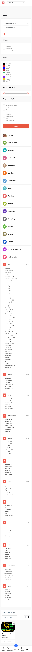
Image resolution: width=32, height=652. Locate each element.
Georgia (8, 345)
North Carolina (10, 292)
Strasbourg (9, 515)
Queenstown (9, 579)
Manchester (9, 427)
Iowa (7, 274)
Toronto (8, 386)
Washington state (11, 278)
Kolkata (7, 491)
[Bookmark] (13, 623)
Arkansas (8, 296)
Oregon (8, 319)
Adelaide (8, 441)
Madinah (8, 530)
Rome (7, 554)
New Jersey (9, 270)
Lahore (7, 470)
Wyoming (8, 302)
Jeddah (7, 528)
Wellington (8, 571)
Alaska (7, 288)
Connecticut (9, 321)
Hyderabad (9, 489)
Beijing (7, 404)
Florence (8, 548)
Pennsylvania (9, 325)
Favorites (10, 650)
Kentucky (8, 290)
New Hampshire (10, 365)
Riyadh (7, 536)
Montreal (8, 380)
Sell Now (16, 649)
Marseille (8, 509)
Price (9, 88)
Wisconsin (8, 294)
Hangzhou (8, 398)
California (9, 310)
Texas (8, 355)
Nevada (8, 359)
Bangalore (9, 485)
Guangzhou (9, 408)
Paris (7, 513)
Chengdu (8, 406)
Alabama (8, 280)
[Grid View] (28, 617)
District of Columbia (11, 333)
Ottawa (7, 382)
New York (8, 284)
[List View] (25, 617)
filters (5, 15)
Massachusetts (10, 317)
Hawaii (7, 351)
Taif (6, 538)
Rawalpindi (8, 474)
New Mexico (9, 276)
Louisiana (8, 298)
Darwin (7, 447)
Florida (8, 339)
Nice (7, 511)
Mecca (7, 532)
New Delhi (9, 495)
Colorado (8, 316)
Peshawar (8, 472)
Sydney (8, 453)
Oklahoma (8, 314)
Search (16, 126)
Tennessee (9, 349)
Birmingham (9, 429)
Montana (8, 347)
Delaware (8, 327)
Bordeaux (8, 505)
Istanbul (8, 597)
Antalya (7, 591)
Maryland (8, 312)
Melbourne (9, 449)
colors (5, 57)
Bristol (7, 431)
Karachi (7, 468)
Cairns (7, 445)
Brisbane (8, 443)
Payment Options (10, 99)
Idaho (7, 357)
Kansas (7, 282)
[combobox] (9, 617)
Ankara (7, 589)
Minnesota (8, 329)
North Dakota (9, 300)
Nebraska (8, 353)
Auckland (8, 573)
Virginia (8, 272)
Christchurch (9, 575)
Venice (7, 556)
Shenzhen (8, 402)
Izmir (7, 599)
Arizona (8, 304)
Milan (7, 534)
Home (3, 650)
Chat (22, 650)
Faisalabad (8, 464)
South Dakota (9, 343)
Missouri (8, 341)
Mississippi (9, 335)
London (8, 425)
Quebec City (9, 384)
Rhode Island (9, 331)
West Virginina (9, 286)
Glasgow (8, 421)
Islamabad (8, 466)
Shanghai (8, 400)
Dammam (8, 526)
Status (5, 40)
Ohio (7, 308)
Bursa (7, 595)
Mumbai (8, 493)
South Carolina (10, 337)
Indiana (8, 268)
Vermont (8, 367)
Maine (7, 306)
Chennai (8, 487)
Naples (7, 552)
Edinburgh (8, 419)
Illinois (8, 363)
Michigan (8, 323)
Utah (7, 361)
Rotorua (8, 569)
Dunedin (8, 577)
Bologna (8, 558)
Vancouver (9, 388)
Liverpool (8, 423)
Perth (7, 451)
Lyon (7, 507)
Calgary (8, 378)
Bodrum (8, 593)
